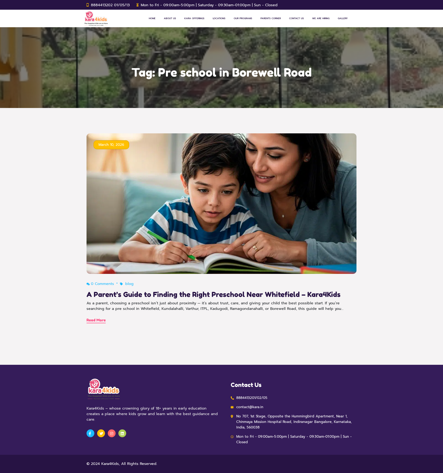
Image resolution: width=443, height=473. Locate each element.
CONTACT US (296, 18)
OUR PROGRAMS (243, 18)
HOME (152, 18)
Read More (96, 320)
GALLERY (343, 18)
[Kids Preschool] (96, 18)
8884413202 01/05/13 (110, 5)
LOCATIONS (219, 18)
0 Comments (102, 284)
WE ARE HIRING (320, 18)
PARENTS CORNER (270, 18)
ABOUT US (170, 18)
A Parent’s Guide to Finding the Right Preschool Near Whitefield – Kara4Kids (214, 294)
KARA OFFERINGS (194, 18)
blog (129, 284)
